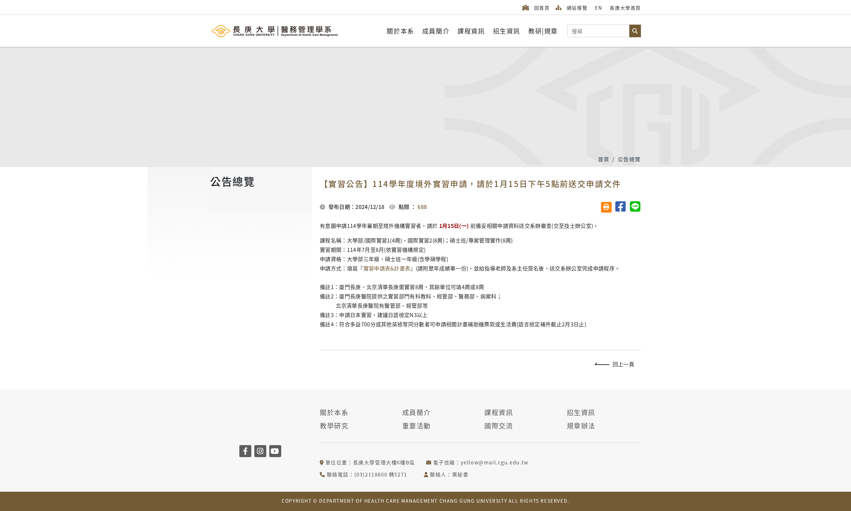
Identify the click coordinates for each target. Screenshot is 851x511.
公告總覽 (629, 159)
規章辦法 (581, 426)
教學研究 (334, 426)
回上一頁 (623, 364)
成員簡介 (435, 31)
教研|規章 (543, 31)
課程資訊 (471, 31)
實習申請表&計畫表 (387, 268)
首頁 (604, 159)
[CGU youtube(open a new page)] (275, 451)
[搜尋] (635, 31)
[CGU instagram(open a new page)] (260, 451)
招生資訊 (506, 31)
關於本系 (400, 31)
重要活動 (416, 426)
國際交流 (498, 426)
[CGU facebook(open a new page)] (245, 451)
